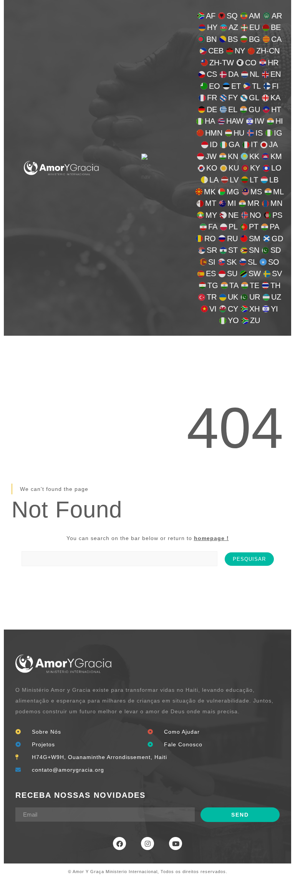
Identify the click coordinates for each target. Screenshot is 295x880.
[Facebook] (119, 843)
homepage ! (211, 538)
